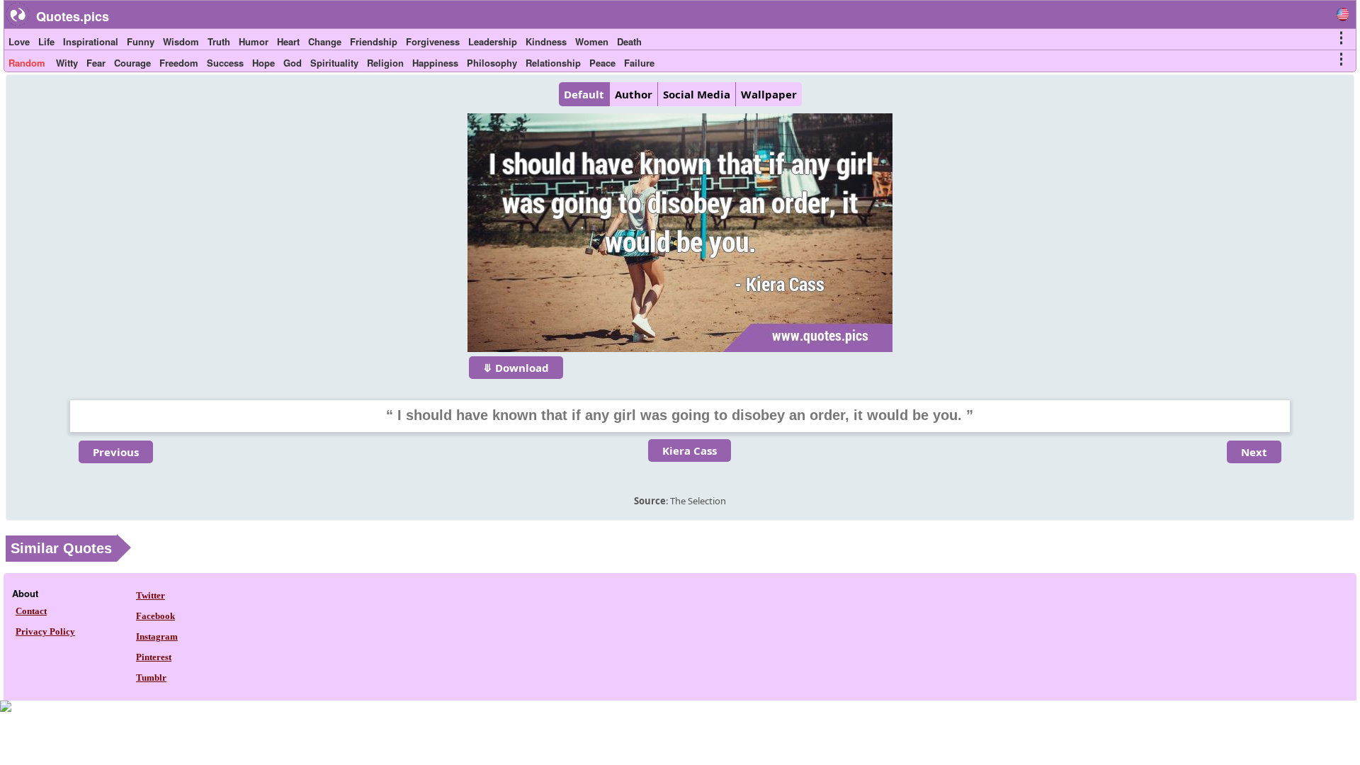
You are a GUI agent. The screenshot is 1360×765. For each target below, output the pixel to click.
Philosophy (492, 62)
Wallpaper (769, 94)
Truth (219, 41)
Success (225, 62)
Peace (602, 62)
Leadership (492, 41)
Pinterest (153, 657)
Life (46, 41)
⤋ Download (516, 368)
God (292, 62)
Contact (31, 611)
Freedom (178, 62)
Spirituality (334, 62)
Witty (67, 62)
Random (26, 62)
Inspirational (90, 41)
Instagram (157, 636)
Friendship (373, 41)
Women (591, 41)
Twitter (150, 595)
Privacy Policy (45, 631)
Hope (263, 62)
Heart (288, 41)
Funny (140, 41)
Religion (385, 62)
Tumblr (151, 677)
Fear (96, 62)
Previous (116, 452)
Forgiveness (433, 41)
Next (1254, 452)
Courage (132, 62)
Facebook (155, 616)
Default (584, 94)
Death (629, 41)
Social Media (696, 94)
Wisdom (181, 41)
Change (324, 41)
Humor (253, 41)
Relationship (553, 62)
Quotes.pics (72, 16)
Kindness (546, 41)
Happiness (435, 62)
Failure (639, 62)
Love (19, 41)
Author (633, 94)
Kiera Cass (689, 450)
